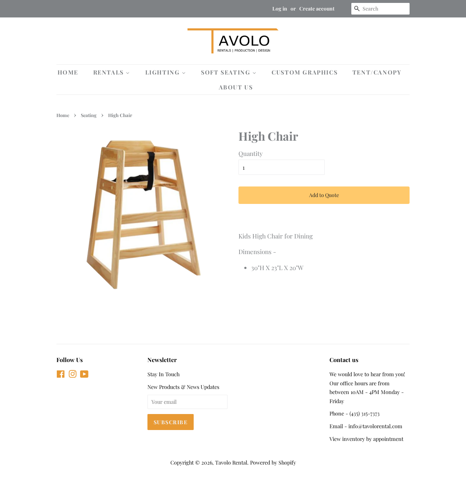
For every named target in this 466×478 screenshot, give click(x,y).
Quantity (250, 153)
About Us (236, 87)
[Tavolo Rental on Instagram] (72, 375)
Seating (88, 115)
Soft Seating (226, 72)
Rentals (109, 72)
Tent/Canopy (377, 72)
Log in (279, 8)
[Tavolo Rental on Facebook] (60, 375)
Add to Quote (324, 195)
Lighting (163, 72)
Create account (317, 8)
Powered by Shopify (273, 462)
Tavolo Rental (231, 462)
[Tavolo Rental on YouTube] (84, 375)
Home (68, 72)
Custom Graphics (304, 72)
